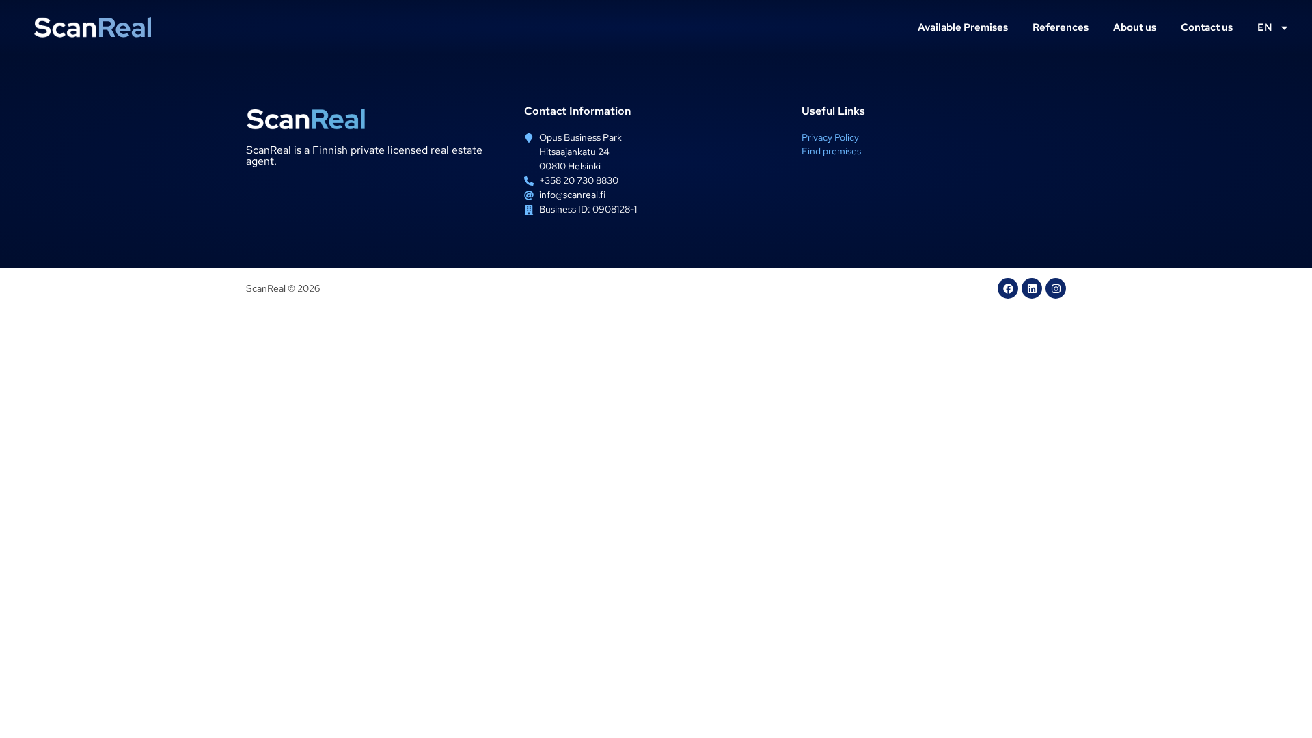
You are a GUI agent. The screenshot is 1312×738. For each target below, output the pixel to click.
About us (1134, 27)
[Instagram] (1056, 288)
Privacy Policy (830, 137)
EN (1264, 27)
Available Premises (963, 27)
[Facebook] (1008, 288)
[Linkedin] (1032, 288)
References (1061, 27)
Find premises (831, 151)
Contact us (1207, 27)
